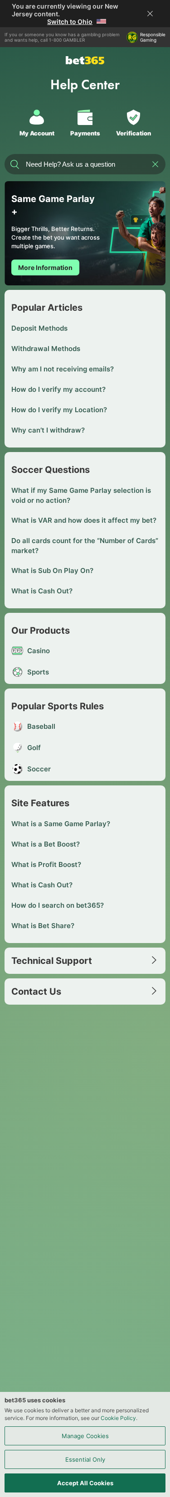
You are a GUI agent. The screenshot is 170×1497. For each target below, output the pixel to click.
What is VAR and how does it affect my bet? (83, 520)
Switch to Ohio (69, 21)
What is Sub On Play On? (52, 570)
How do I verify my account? (58, 389)
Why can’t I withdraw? (48, 430)
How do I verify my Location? (59, 409)
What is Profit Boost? (46, 864)
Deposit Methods (39, 328)
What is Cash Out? (42, 591)
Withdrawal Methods (45, 348)
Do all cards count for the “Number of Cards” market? (84, 545)
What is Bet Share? (42, 925)
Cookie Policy (118, 1418)
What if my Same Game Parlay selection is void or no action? (81, 495)
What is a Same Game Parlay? (60, 823)
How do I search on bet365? (57, 905)
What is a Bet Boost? (45, 844)
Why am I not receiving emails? (62, 369)
